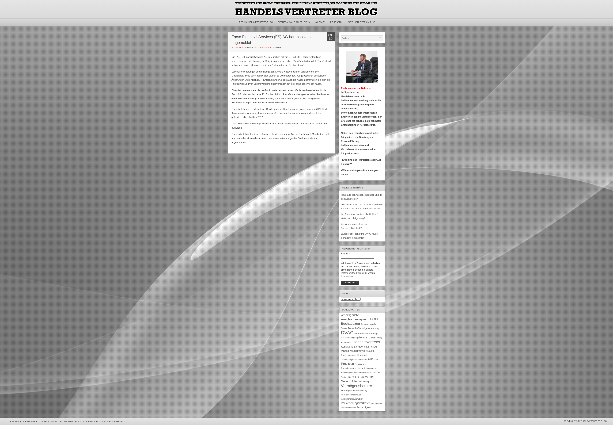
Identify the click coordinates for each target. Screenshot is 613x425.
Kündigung (347, 346)
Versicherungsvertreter (355, 403)
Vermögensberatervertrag (354, 390)
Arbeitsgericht (350, 315)
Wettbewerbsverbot (348, 408)
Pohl (376, 360)
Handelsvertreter (366, 342)
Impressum (336, 22)
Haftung (379, 338)
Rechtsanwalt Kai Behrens (294, 22)
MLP (373, 351)
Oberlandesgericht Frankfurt (354, 355)
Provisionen (360, 364)
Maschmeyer (357, 350)
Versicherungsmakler (351, 395)
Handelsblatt (346, 343)
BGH (374, 319)
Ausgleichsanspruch (355, 319)
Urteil (354, 381)
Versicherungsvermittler (352, 399)
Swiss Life (376, 373)
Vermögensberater (356, 386)
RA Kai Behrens (262, 47)
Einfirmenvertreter (363, 333)
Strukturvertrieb (365, 373)
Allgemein (238, 47)
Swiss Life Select (350, 377)
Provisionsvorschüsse (352, 368)
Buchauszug (350, 323)
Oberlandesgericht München (353, 360)
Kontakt (320, 22)
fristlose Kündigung (349, 338)
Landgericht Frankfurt (366, 346)
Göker (372, 338)
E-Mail (345, 253)
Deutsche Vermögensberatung (363, 328)
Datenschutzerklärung (361, 22)
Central (344, 328)
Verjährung (364, 382)
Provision (347, 363)
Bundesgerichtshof (369, 324)
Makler (345, 350)
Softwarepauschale (350, 372)
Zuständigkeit (364, 407)
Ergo (375, 333)
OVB (369, 359)
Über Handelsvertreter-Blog (255, 22)
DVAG (347, 332)
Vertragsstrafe (376, 403)
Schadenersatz (370, 368)
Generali (363, 337)
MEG (368, 351)
